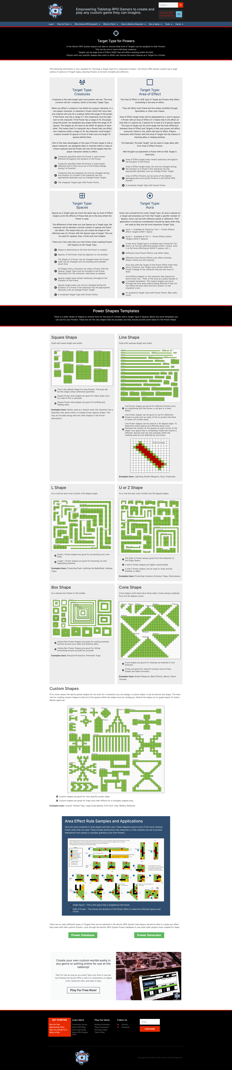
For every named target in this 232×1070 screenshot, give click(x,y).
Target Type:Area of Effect (150, 92)
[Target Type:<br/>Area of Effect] (150, 82)
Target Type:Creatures (82, 92)
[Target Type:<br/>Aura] (150, 196)
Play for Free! (63, 24)
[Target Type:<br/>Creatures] (82, 82)
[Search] (180, 5)
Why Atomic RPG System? (86, 24)
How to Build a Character (132, 24)
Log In (51, 24)
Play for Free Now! (83, 990)
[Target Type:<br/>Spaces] (82, 196)
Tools (167, 24)
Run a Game (154, 24)
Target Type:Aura (150, 205)
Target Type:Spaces (82, 205)
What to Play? (109, 24)
